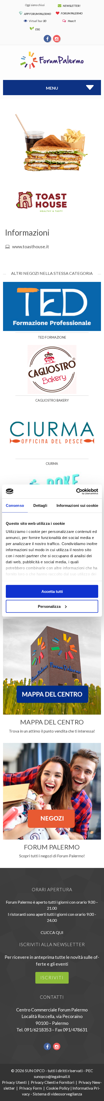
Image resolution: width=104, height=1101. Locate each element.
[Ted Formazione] (52, 329)
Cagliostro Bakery (52, 400)
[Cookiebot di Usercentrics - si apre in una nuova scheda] (76, 491)
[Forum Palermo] (52, 69)
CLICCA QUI (52, 932)
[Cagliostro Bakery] (52, 392)
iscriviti (52, 977)
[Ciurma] (52, 455)
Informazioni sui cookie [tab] (77, 505)
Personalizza (49, 606)
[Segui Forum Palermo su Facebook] (47, 38)
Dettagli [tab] (40, 505)
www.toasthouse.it (30, 246)
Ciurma (52, 464)
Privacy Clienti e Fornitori (52, 1082)
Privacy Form (30, 1088)
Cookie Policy (58, 1088)
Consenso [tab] (15, 505)
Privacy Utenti (14, 1082)
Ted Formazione (52, 337)
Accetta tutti (52, 591)
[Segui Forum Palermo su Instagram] (56, 38)
